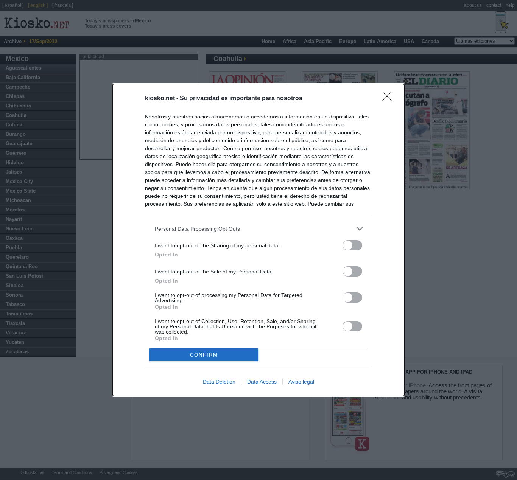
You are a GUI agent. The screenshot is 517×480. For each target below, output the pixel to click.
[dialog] (258, 240)
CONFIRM (204, 355)
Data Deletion (219, 382)
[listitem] (258, 229)
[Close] (389, 99)
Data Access (262, 382)
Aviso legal (301, 382)
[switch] (352, 245)
